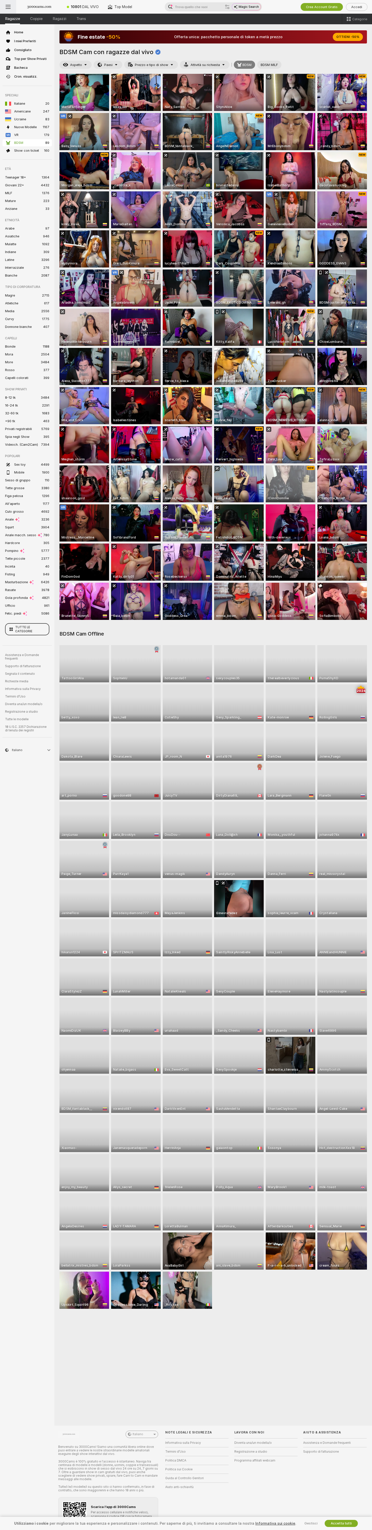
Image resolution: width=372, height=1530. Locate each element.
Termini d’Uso (15, 696)
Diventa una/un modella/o (24, 704)
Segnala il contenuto (20, 674)
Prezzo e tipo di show (151, 65)
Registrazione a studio (21, 711)
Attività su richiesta (205, 65)
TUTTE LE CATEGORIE (23, 629)
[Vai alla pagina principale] (39, 7)
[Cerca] (227, 6)
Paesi (108, 65)
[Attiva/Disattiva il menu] (8, 7)
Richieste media (16, 681)
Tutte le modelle (17, 719)
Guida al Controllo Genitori (184, 1478)
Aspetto (76, 65)
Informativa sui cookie (275, 1523)
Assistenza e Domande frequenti (22, 656)
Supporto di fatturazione (23, 666)
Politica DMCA (175, 1460)
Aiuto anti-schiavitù (179, 1487)
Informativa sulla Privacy (23, 689)
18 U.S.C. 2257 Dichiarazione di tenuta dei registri (26, 728)
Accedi (356, 7)
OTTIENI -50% (347, 37)
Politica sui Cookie (179, 1469)
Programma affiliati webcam (254, 1460)
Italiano (138, 1434)
